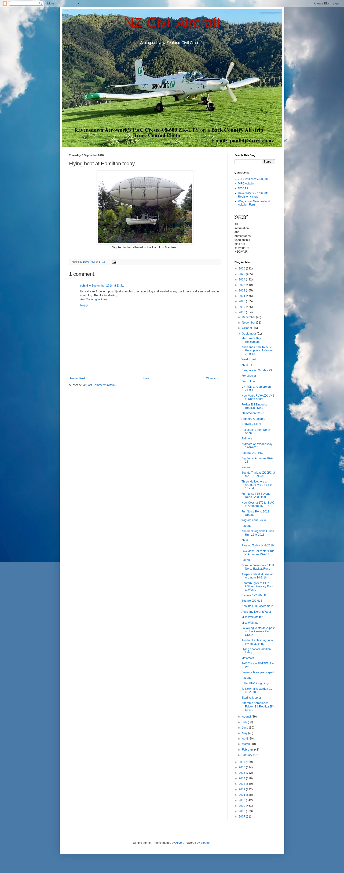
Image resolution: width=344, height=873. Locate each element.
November (249, 322)
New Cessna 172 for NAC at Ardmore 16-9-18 (258, 504)
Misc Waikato (250, 622)
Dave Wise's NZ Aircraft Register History (252, 195)
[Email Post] (114, 261)
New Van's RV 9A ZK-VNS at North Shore (258, 397)
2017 (242, 762)
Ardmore (247, 438)
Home (145, 378)
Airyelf (179, 842)
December (249, 317)
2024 (242, 279)
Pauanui (247, 467)
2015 (242, 772)
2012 (242, 789)
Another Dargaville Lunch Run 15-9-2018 (258, 533)
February (248, 749)
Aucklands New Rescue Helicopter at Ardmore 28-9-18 (257, 351)
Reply (84, 305)
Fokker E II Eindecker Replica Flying (255, 406)
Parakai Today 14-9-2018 (258, 545)
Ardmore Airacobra (253, 418)
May (245, 733)
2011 (242, 794)
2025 (242, 274)
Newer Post (77, 378)
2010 (242, 800)
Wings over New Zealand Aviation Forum (254, 203)
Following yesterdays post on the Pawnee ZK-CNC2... (258, 631)
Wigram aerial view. (254, 520)
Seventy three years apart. (258, 672)
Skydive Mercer (251, 697)
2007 (242, 816)
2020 (242, 301)
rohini (84, 285)
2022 (242, 290)
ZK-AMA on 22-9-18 (254, 413)
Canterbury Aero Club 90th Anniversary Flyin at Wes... (257, 587)
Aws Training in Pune (93, 299)
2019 (242, 307)
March (246, 744)
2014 (242, 778)
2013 (242, 783)
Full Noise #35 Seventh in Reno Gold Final (258, 495)
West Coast (249, 359)
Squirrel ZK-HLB (252, 600)
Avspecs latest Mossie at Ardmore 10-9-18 (257, 576)
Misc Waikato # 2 (252, 617)
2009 (242, 805)
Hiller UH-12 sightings (256, 683)
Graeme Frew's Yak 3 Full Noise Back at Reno (258, 567)
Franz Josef (249, 381)
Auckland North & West (256, 611)
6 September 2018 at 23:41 (106, 285)
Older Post (212, 378)
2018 (242, 312)
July (245, 722)
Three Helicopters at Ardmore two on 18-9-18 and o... (257, 485)
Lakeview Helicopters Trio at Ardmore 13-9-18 (258, 552)
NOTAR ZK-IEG (251, 424)
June (245, 727)
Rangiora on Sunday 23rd (258, 370)
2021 (242, 296)
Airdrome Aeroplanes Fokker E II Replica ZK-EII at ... (258, 706)
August (247, 716)
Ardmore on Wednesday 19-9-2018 (257, 445)
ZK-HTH (247, 365)
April (245, 738)
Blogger (205, 842)
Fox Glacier (249, 375)
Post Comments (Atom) (101, 385)
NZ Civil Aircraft (172, 22)
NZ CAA (243, 188)
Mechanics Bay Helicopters (251, 340)
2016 (242, 767)
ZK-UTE (247, 540)
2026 (242, 268)
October (247, 328)
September (249, 333)
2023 (242, 285)
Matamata (248, 658)
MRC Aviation (246, 183)
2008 (242, 811)
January (247, 755)
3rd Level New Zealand (253, 178)
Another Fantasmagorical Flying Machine (258, 642)
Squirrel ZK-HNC (252, 453)
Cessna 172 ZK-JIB (254, 595)
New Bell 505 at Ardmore (257, 606)
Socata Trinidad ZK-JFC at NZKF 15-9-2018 (258, 474)
